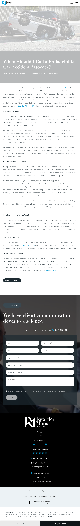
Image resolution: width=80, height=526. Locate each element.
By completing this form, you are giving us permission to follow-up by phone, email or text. (36, 391)
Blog (11, 73)
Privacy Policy (43, 496)
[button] (77, 3)
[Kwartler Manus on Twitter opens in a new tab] (42, 444)
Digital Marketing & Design (42, 502)
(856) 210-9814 (46, 516)
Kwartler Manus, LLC (26, 106)
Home (5, 73)
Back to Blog (11, 280)
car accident (63, 88)
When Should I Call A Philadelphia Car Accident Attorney (37, 73)
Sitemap (53, 496)
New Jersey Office (41, 473)
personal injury (29, 245)
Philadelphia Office (41, 458)
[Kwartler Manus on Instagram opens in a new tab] (34, 444)
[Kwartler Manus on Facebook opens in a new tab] (38, 444)
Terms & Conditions (30, 496)
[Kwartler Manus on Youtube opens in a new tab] (45, 444)
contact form (50, 270)
